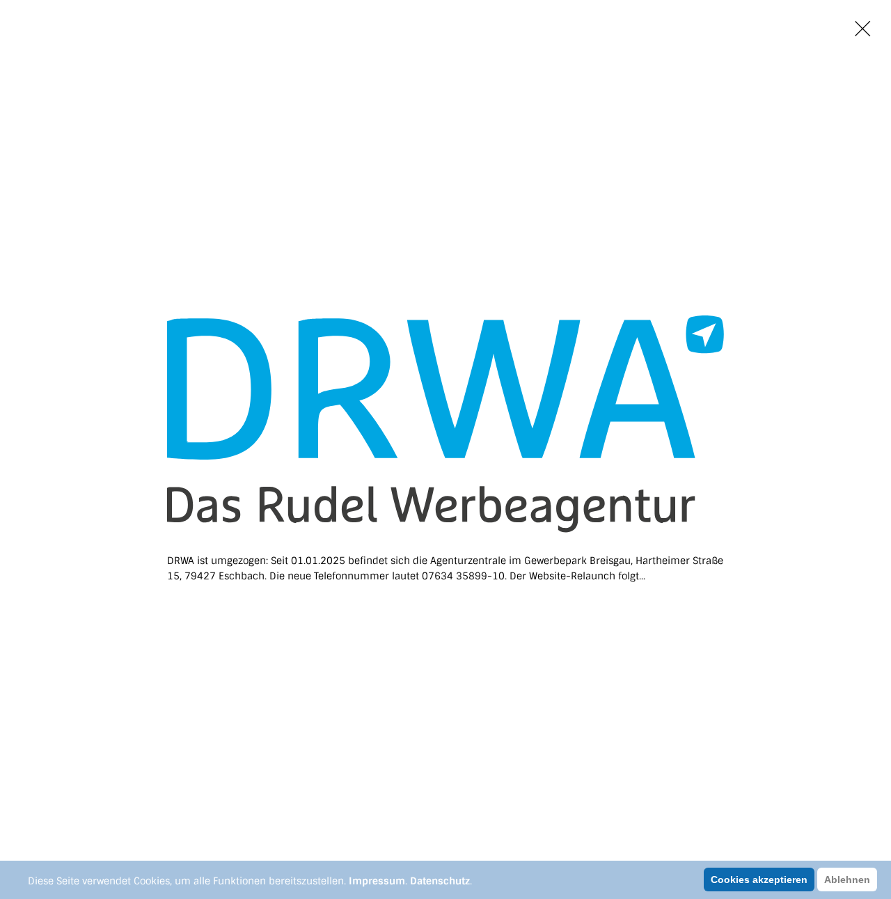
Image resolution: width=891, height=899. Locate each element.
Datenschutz (440, 881)
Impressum (377, 881)
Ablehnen (847, 879)
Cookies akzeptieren (759, 879)
